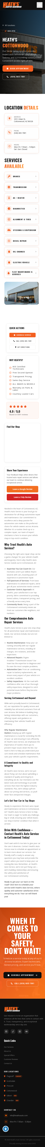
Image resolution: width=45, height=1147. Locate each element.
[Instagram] (20, 1031)
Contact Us (8, 1063)
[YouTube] (26, 1031)
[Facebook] (6, 1031)
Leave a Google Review (22, 489)
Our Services (9, 1047)
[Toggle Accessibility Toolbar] (6, 1129)
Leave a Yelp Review (22, 497)
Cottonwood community (18, 876)
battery (18, 672)
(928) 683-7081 (20, 133)
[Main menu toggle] (39, 5)
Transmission (20, 660)
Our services (15, 634)
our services (27, 852)
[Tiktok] (13, 1031)
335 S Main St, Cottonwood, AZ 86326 (23, 120)
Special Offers (9, 1055)
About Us (7, 1051)
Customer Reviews (11, 1059)
